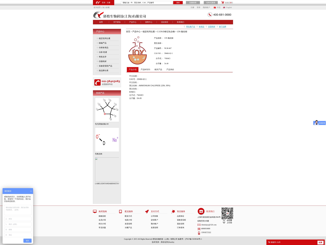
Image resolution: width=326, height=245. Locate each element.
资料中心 (148, 22)
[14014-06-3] (107, 151)
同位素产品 (190, 27)
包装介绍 (128, 220)
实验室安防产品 (105, 66)
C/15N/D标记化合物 (166, 31)
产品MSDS (145, 69)
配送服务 (129, 211)
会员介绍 (102, 220)
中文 (219, 7)
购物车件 (229, 3)
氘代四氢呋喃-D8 (101, 124)
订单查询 (180, 228)
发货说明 (128, 224)
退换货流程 (181, 220)
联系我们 (180, 22)
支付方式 (155, 211)
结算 (320, 242)
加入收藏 (106, 7)
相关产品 (158, 69)
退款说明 (180, 224)
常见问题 (102, 228)
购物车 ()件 (276, 242)
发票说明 (154, 228)
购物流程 (102, 216)
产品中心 (132, 22)
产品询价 (170, 69)
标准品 (201, 27)
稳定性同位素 (104, 38)
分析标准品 (103, 48)
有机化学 (102, 57)
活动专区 (164, 22)
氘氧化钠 (98, 154)
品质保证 (180, 216)
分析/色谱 (103, 52)
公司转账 (154, 216)
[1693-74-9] (107, 121)
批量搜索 (192, 3)
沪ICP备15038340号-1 (193, 239)
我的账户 (206, 7)
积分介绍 (102, 224)
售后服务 (181, 211)
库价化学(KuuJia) (167, 242)
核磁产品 (102, 43)
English (229, 7)
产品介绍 (133, 69)
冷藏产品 (128, 228)
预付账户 (154, 224)
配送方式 (128, 216)
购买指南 (103, 211)
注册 (108, 3)
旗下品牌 (222, 27)
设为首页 (97, 7)
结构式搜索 (210, 3)
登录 (103, 3)
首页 (101, 22)
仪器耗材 (211, 27)
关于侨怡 (116, 22)
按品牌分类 (103, 71)
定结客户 (154, 220)
